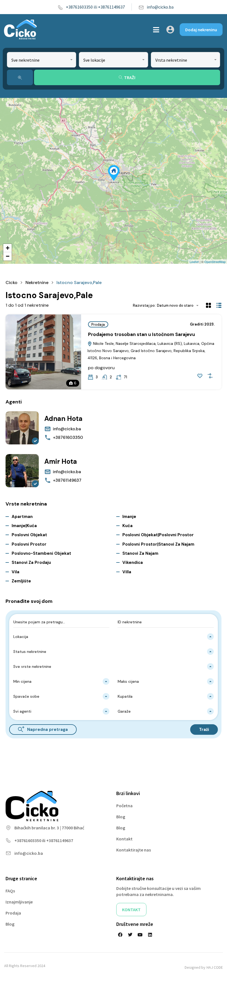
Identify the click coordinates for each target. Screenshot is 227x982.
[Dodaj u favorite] (199, 375)
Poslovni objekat (29, 535)
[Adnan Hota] (22, 427)
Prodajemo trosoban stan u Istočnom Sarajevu (141, 334)
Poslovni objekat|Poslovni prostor (158, 535)
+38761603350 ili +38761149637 (95, 7)
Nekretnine (36, 282)
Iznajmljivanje (19, 902)
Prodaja (98, 324)
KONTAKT (131, 909)
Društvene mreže (134, 924)
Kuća (127, 525)
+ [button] (7, 247)
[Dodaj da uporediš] (210, 375)
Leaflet (194, 261)
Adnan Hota (63, 418)
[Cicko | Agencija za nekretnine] (20, 30)
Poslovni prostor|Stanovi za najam (158, 544)
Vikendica (132, 562)
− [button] (7, 256)
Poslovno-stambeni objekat (41, 553)
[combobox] (41, 59)
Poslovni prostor (29, 544)
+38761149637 (67, 480)
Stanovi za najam (140, 553)
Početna (124, 805)
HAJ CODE (215, 967)
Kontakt (124, 839)
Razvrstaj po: (144, 305)
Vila (15, 572)
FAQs (10, 891)
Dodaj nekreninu (201, 29)
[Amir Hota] (22, 470)
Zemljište (21, 581)
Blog (120, 816)
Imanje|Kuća (24, 525)
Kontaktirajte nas (133, 850)
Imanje (129, 516)
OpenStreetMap (215, 261)
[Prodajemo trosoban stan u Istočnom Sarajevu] (114, 173)
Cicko (11, 282)
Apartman (22, 516)
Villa (126, 572)
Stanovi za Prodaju (31, 562)
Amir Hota (60, 461)
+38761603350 (68, 437)
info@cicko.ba (160, 7)
